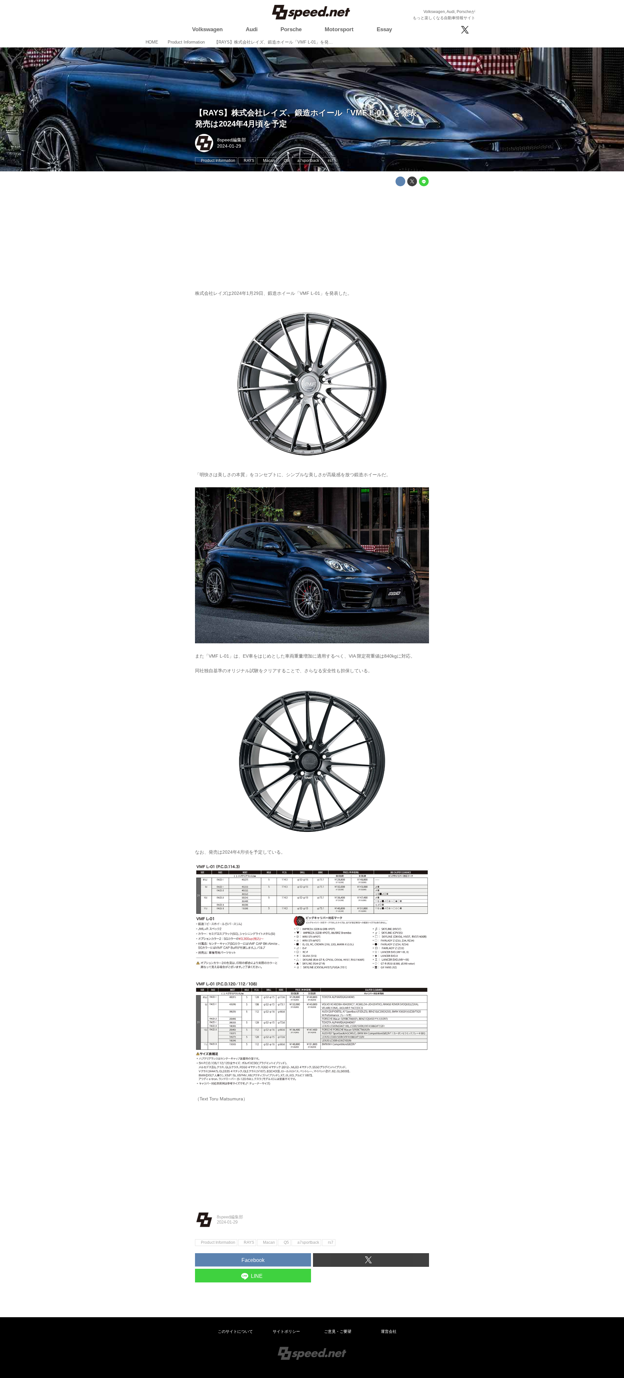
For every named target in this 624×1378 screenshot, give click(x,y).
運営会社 (388, 1331)
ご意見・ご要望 (337, 1331)
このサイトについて (235, 1331)
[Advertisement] (312, 236)
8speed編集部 (231, 139)
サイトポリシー (286, 1331)
